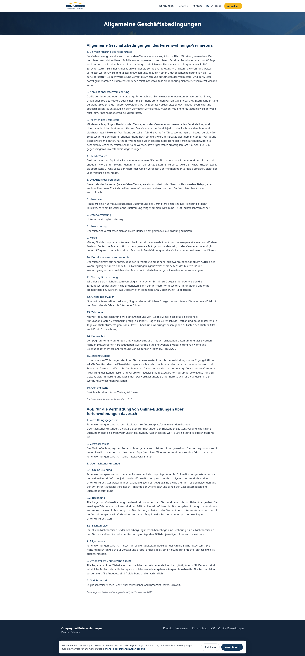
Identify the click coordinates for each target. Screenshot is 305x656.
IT (220, 5)
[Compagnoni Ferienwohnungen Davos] (75, 6)
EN (212, 5)
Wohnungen (166, 5)
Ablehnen (210, 647)
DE (207, 5)
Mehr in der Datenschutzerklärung (125, 648)
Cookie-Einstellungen (231, 628)
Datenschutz (199, 628)
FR (216, 5)
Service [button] (183, 6)
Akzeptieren (232, 647)
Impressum (182, 628)
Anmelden (233, 6)
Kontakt (197, 5)
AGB (212, 628)
